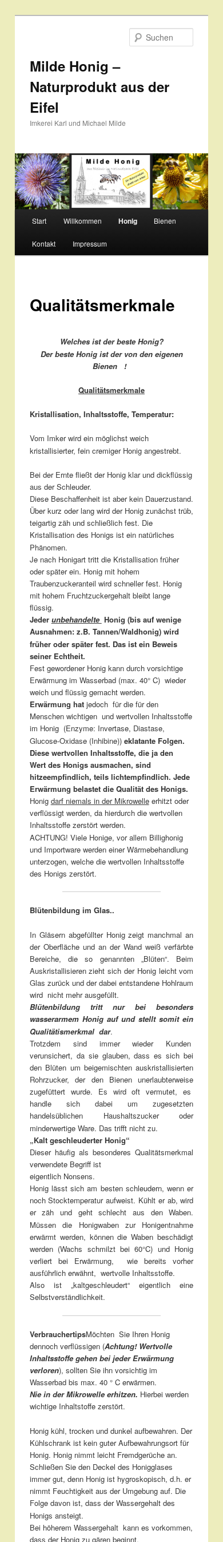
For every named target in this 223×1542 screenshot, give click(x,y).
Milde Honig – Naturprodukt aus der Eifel (99, 86)
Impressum (90, 243)
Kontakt (43, 243)
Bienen (165, 220)
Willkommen (82, 220)
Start (39, 220)
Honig (127, 221)
